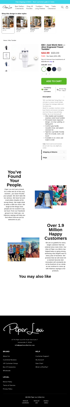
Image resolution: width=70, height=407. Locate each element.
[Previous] (13, 57)
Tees (47, 6)
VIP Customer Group (10, 363)
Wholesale (6, 371)
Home (5, 40)
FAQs (45, 157)
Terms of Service (9, 385)
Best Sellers (19, 6)
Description (47, 97)
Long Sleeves (40, 9)
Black (49, 69)
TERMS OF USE (36, 401)
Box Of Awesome (9, 367)
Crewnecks (19, 9)
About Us (6, 356)
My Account (40, 360)
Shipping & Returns (50, 152)
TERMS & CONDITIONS (25, 401)
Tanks (53, 6)
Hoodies (29, 9)
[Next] (36, 57)
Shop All (30, 6)
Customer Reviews (10, 360)
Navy (54, 69)
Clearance (52, 9)
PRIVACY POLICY (46, 401)
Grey (59, 69)
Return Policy (7, 382)
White (44, 69)
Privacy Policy (7, 389)
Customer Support (42, 356)
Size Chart (39, 363)
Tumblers (39, 6)
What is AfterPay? (42, 367)
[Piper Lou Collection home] (24, 329)
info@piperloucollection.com (25, 345)
